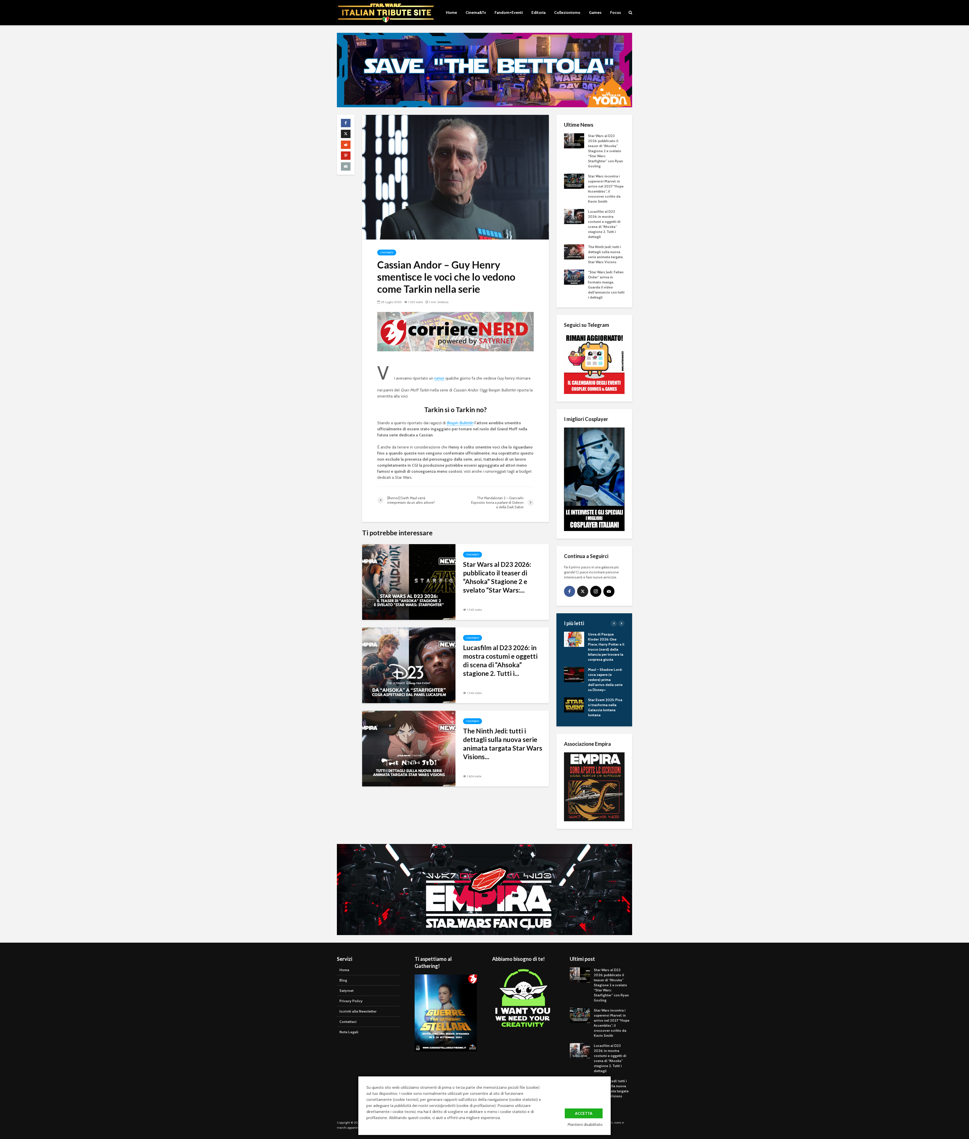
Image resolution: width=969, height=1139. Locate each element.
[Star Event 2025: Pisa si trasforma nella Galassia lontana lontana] (574, 704)
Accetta (584, 1113)
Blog (343, 980)
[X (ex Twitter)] (582, 591)
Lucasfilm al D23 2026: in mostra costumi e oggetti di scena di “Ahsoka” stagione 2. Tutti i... (500, 660)
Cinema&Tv (476, 12)
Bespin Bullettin (460, 422)
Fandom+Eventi (509, 12)
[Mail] (608, 591)
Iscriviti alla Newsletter (357, 1011)
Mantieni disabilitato (585, 1124)
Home (451, 12)
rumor (439, 378)
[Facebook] (569, 591)
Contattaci (348, 1021)
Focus (615, 12)
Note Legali (348, 1032)
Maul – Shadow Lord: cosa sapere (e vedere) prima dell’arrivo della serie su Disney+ (605, 679)
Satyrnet (346, 990)
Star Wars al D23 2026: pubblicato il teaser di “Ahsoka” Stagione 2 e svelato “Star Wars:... (497, 577)
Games (595, 12)
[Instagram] (595, 591)
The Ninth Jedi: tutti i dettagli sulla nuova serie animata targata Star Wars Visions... (502, 744)
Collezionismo (567, 12)
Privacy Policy (351, 1001)
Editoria (538, 12)
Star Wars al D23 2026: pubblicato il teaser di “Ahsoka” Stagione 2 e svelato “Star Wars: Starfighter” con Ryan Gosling (605, 151)
